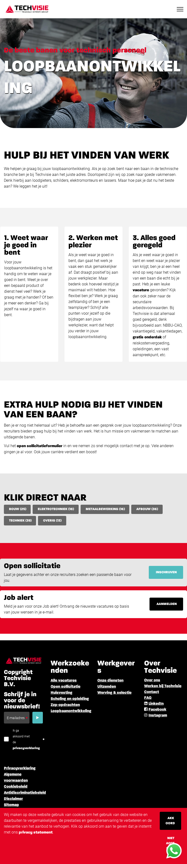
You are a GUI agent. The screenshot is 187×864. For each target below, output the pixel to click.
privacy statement (36, 832)
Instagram (158, 715)
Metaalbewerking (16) (105, 509)
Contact (151, 692)
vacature (141, 290)
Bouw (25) (17, 509)
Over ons (152, 680)
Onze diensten (110, 681)
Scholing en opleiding (70, 699)
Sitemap (11, 805)
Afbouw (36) (147, 509)
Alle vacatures (64, 681)
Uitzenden (106, 687)
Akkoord (170, 820)
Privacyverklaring (20, 768)
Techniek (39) (20, 520)
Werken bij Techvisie (162, 686)
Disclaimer (13, 799)
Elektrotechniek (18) (56, 509)
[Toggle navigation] (180, 9)
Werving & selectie (114, 693)
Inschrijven (166, 572)
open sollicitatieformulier (39, 446)
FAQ (147, 698)
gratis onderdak (147, 337)
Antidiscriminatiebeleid (25, 793)
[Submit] (37, 717)
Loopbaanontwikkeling (71, 711)
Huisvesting (61, 693)
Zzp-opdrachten (65, 705)
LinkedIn (156, 704)
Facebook (157, 710)
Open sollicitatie (65, 687)
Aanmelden (167, 604)
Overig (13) (52, 520)
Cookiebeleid (16, 787)
